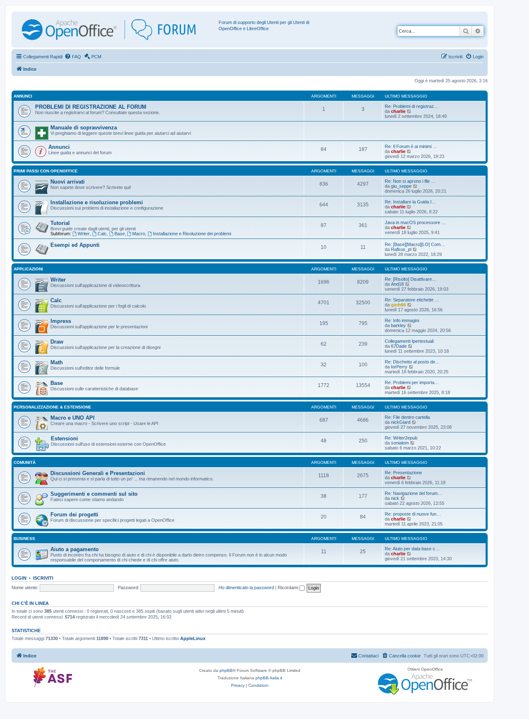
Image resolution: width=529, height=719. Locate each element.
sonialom (400, 442)
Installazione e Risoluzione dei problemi (192, 233)
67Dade (399, 346)
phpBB (226, 670)
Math (56, 362)
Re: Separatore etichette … (412, 299)
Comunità (25, 462)
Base (119, 233)
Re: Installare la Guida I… (410, 201)
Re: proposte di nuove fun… (413, 513)
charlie (398, 111)
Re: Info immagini (402, 320)
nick (395, 498)
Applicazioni (28, 269)
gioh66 (398, 304)
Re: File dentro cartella (407, 417)
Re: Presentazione (403, 472)
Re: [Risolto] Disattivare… (410, 279)
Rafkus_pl (401, 249)
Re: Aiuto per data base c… (412, 548)
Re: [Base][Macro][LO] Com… (415, 244)
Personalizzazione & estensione (52, 407)
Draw (56, 342)
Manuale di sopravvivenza (83, 127)
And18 (397, 284)
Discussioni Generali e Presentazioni (97, 473)
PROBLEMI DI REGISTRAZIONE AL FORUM (90, 107)
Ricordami (288, 587)
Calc (102, 233)
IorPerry (399, 366)
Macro (138, 233)
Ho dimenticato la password (246, 587)
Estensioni (64, 438)
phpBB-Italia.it (268, 678)
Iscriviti (43, 578)
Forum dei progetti (74, 514)
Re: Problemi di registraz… (411, 106)
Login (19, 578)
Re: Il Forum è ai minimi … (411, 146)
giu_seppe (401, 186)
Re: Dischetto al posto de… (412, 361)
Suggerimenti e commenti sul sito (94, 494)
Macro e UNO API (72, 418)
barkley (398, 325)
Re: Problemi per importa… (412, 382)
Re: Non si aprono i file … (410, 181)
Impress (60, 321)
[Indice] (116, 29)
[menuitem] (72, 57)
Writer (84, 233)
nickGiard (400, 422)
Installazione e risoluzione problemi (96, 202)
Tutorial (60, 223)
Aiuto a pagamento (74, 549)
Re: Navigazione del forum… (413, 493)
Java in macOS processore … (415, 222)
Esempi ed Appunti (75, 245)
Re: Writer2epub (401, 437)
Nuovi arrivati (67, 182)
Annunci (23, 96)
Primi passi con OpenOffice (46, 171)
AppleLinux (192, 638)
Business (24, 538)
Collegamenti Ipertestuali (409, 341)
